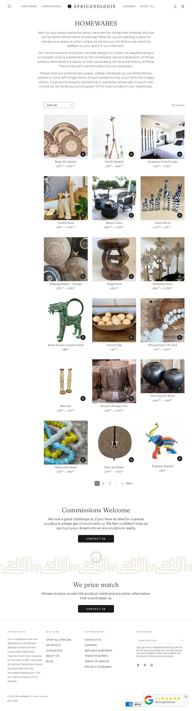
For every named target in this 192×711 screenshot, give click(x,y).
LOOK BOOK (54, 650)
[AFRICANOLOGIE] (148, 704)
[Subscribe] (182, 640)
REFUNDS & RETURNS (98, 650)
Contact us (96, 538)
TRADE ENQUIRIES (96, 655)
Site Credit (13, 701)
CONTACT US (93, 639)
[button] (9, 6)
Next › (130, 483)
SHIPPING (91, 645)
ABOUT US (52, 655)
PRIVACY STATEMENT (98, 666)
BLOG (50, 661)
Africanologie (21, 696)
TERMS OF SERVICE (97, 661)
